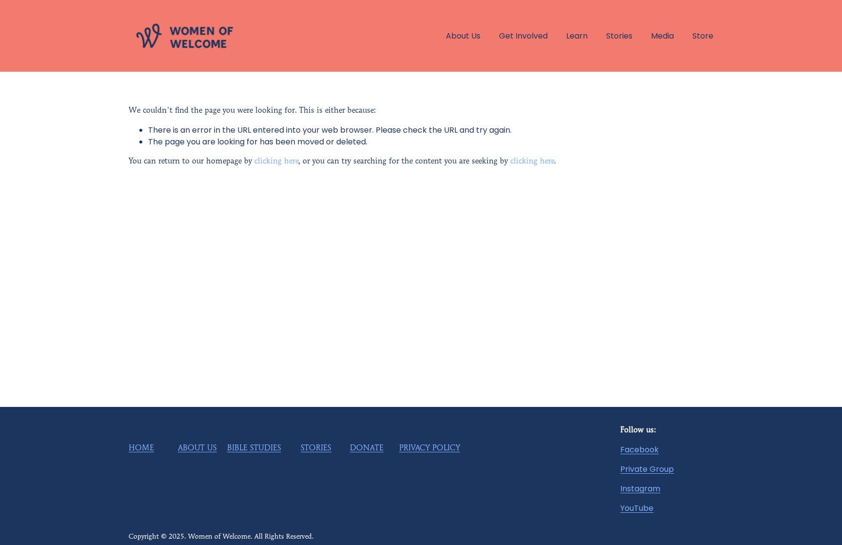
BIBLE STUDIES (254, 448)
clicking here (276, 161)
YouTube (636, 508)
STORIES (316, 448)
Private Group (647, 469)
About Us (463, 35)
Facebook (639, 449)
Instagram (640, 488)
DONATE (366, 448)
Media (662, 35)
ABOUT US (197, 448)
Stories (619, 35)
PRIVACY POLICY (429, 448)
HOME (141, 448)
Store (702, 35)
